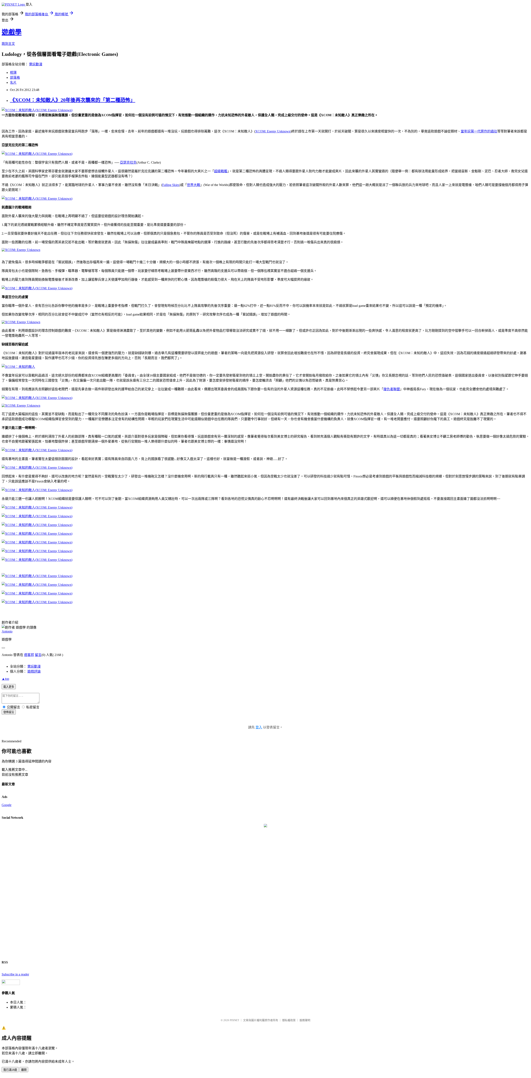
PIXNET (234, 1020)
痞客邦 (29, 655)
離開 (24, 1069)
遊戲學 (12, 32)
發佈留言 (8, 712)
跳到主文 (8, 43)
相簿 (13, 72)
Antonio (7, 631)
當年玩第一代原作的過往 (479, 131)
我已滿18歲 (10, 1069)
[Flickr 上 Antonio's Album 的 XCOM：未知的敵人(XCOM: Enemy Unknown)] (37, 110)
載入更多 (8, 686)
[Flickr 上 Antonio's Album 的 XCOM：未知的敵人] (18, 366)
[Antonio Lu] (265, 826)
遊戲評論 (34, 671)
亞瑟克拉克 (128, 162)
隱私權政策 (289, 1020)
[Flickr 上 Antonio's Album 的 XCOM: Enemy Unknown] (21, 250)
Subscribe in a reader (15, 974)
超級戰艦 (220, 171)
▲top (5, 678)
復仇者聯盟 (391, 389)
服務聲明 (305, 1020)
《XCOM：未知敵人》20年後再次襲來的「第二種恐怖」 (72, 100)
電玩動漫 (35, 64)
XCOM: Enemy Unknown (272, 131)
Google (6, 805)
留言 (38, 655)
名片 (13, 82)
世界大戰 (193, 185)
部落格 (15, 77)
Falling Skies (170, 185)
